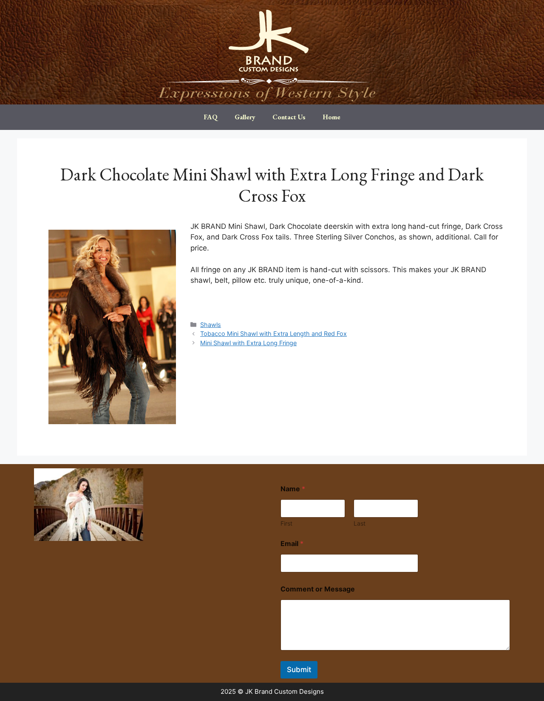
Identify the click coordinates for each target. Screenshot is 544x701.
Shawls (210, 324)
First (286, 523)
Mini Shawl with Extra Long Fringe (248, 342)
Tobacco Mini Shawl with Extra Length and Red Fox (273, 333)
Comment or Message (317, 589)
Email (291, 544)
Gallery (245, 117)
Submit (299, 669)
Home (331, 117)
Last (360, 523)
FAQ (211, 117)
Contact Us (289, 117)
